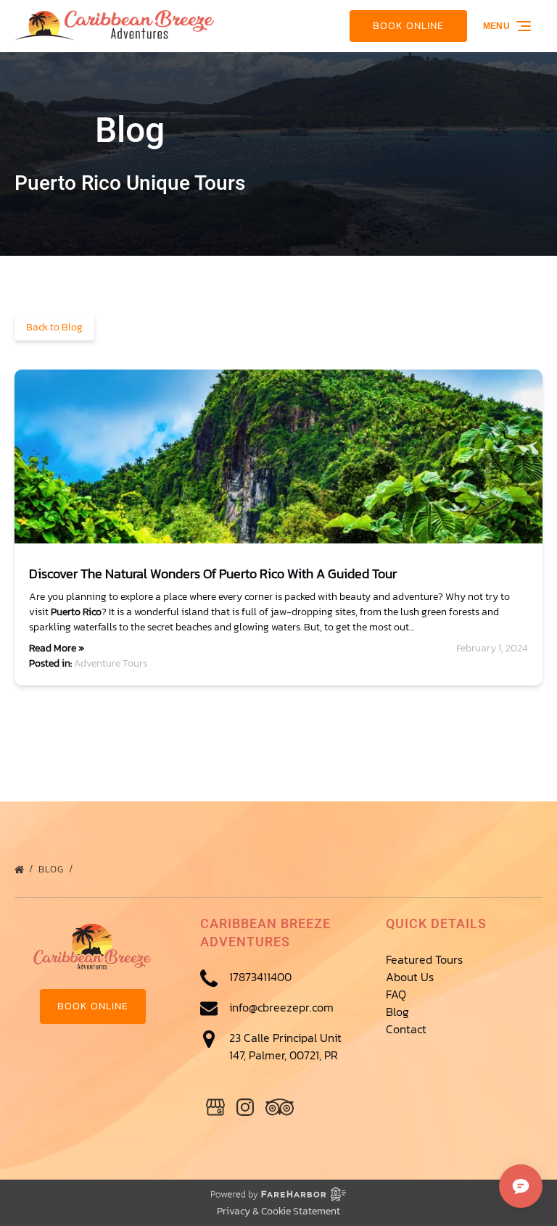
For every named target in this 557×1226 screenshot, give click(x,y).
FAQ (396, 994)
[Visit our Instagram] (245, 1107)
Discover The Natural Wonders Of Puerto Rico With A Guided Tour (213, 573)
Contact (406, 1029)
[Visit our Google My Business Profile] (215, 1107)
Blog (52, 869)
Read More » (56, 648)
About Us (410, 976)
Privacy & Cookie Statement (278, 1211)
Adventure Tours (110, 663)
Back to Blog (54, 327)
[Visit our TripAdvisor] (279, 1107)
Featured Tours (424, 959)
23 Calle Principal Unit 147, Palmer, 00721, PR (285, 1046)
